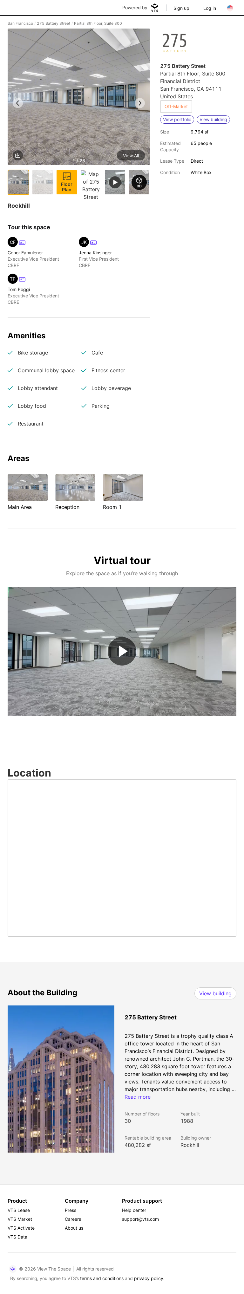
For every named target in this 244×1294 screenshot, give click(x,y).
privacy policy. (149, 1278)
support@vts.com (140, 1219)
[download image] (18, 155)
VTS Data (17, 1236)
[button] (79, 98)
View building (215, 993)
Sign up (181, 8)
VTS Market (20, 1219)
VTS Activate (21, 1228)
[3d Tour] (139, 182)
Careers (73, 1219)
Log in (209, 8)
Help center (134, 1210)
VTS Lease (19, 1210)
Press (70, 1210)
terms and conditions (102, 1278)
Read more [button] (138, 1097)
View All (131, 155)
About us (74, 1228)
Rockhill (189, 1145)
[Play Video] (122, 651)
